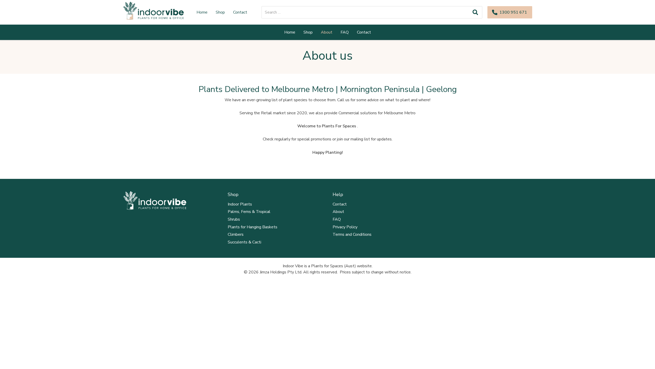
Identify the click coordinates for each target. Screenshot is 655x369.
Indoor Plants (240, 204)
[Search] (475, 12)
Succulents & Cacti (244, 242)
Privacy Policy (345, 227)
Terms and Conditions (352, 234)
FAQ (337, 219)
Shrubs (234, 219)
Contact (340, 204)
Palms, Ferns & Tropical (249, 211)
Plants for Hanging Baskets (252, 227)
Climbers (236, 234)
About (338, 211)
